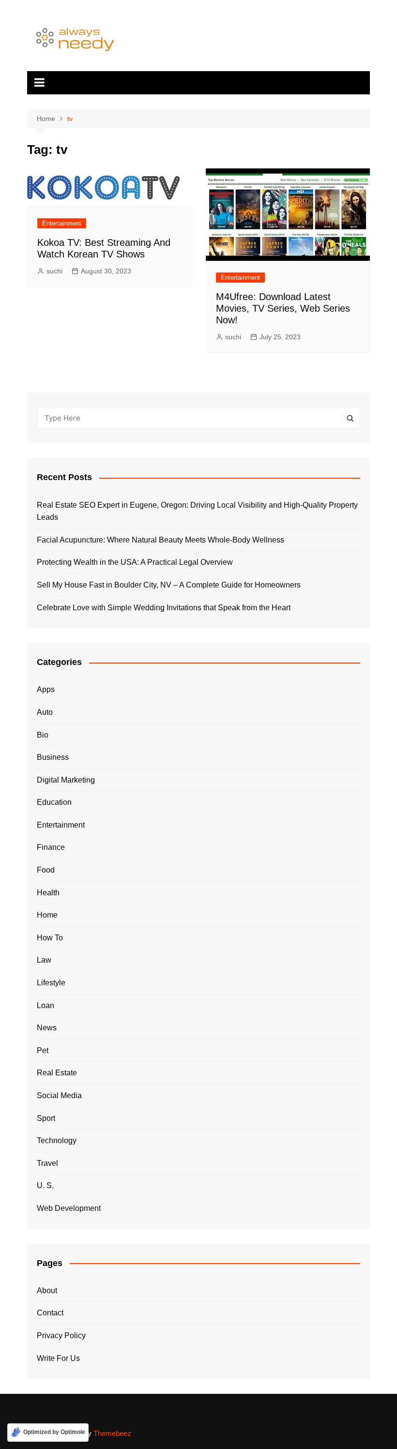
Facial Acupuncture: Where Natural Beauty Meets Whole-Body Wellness (160, 540)
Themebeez (112, 1433)
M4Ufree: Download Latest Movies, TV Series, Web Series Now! (283, 308)
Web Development (69, 1208)
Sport (46, 1118)
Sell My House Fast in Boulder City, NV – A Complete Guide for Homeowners (169, 585)
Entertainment (61, 223)
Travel (47, 1163)
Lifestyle (51, 983)
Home (47, 915)
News (47, 1028)
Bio (42, 735)
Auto (45, 712)
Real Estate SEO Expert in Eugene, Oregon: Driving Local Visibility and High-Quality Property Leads (197, 511)
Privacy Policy (61, 1335)
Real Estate (57, 1073)
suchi (54, 271)
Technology (56, 1140)
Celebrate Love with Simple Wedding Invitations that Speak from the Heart (163, 608)
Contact (50, 1313)
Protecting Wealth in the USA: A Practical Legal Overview (135, 562)
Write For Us (58, 1358)
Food (46, 870)
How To (50, 938)
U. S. (45, 1185)
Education (54, 802)
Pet (42, 1050)
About (47, 1290)
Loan (45, 1005)
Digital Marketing (66, 780)
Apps (46, 689)
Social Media (59, 1095)
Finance (51, 847)
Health (48, 893)
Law (44, 960)
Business (53, 757)
